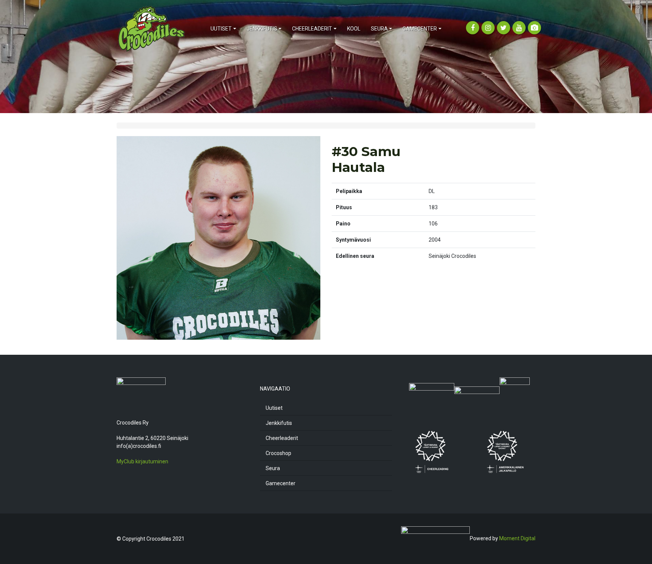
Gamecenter (280, 483)
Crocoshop (278, 453)
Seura (273, 468)
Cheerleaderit (282, 438)
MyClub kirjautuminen (142, 461)
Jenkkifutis (279, 423)
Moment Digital (517, 538)
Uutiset (274, 408)
